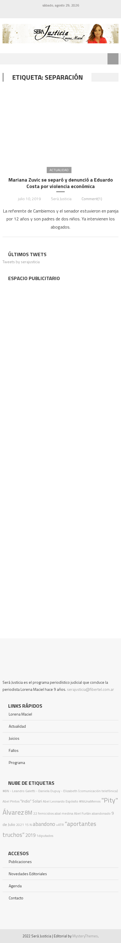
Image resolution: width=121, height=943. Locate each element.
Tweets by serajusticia (21, 262)
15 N (28, 824)
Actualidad (59, 170)
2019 (30, 835)
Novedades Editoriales (28, 874)
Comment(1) (92, 199)
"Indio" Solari (31, 801)
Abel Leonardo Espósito (60, 801)
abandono (44, 824)
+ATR (60, 824)
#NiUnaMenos (89, 801)
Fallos (14, 750)
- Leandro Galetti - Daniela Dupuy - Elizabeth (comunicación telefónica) (64, 791)
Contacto (16, 898)
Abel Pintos (11, 801)
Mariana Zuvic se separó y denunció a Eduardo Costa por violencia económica (60, 183)
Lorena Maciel (20, 714)
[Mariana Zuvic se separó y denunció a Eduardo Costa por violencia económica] (61, 124)
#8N (6, 791)
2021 (20, 824)
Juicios (14, 738)
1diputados (44, 835)
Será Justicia (61, 199)
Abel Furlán (82, 813)
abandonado (101, 813)
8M (28, 812)
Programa (17, 762)
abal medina (64, 813)
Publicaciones (20, 861)
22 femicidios (43, 813)
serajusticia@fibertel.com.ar (90, 689)
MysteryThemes (85, 936)
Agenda (15, 886)
